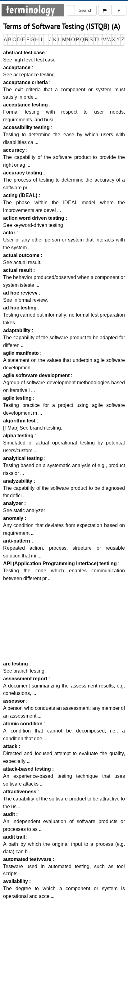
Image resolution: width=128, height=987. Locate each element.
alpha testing (19, 435)
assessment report (25, 678)
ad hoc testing (20, 307)
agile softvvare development (37, 375)
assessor (14, 701)
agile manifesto (21, 353)
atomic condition (23, 723)
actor (9, 232)
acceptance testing (26, 104)
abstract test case (24, 52)
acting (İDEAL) (21, 195)
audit (9, 814)
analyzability (18, 481)
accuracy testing (23, 172)
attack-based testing (27, 769)
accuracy (14, 150)
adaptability (17, 330)
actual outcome (22, 255)
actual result (18, 270)
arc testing (16, 663)
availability (16, 881)
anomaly (14, 518)
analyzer (13, 503)
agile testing (18, 398)
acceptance (17, 67)
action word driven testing (34, 218)
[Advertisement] (64, 621)
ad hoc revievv (21, 292)
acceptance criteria (26, 82)
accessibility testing (27, 127)
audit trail (14, 837)
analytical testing (23, 458)
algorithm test (20, 420)
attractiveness (20, 791)
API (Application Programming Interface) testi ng (60, 563)
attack (11, 746)
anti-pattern (17, 540)
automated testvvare (28, 859)
